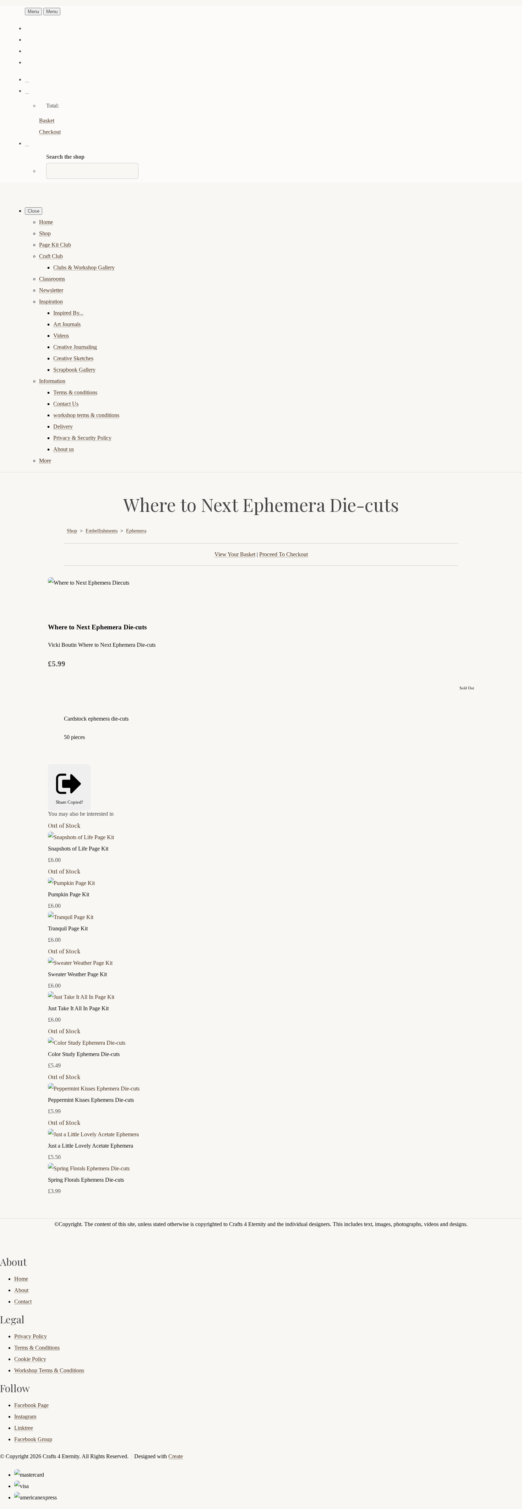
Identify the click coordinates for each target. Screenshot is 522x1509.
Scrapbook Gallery (74, 370)
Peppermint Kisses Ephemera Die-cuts (91, 1100)
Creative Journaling (75, 347)
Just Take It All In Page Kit (78, 1008)
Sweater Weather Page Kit (77, 974)
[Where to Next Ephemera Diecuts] (59, 605)
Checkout (50, 132)
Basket (46, 120)
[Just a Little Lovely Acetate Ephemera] (93, 1134)
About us (63, 449)
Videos (61, 336)
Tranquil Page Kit (68, 928)
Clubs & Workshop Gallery (84, 267)
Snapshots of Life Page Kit (78, 849)
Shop (45, 233)
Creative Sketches (73, 358)
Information (52, 381)
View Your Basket (234, 554)
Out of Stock (64, 825)
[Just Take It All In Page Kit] (81, 997)
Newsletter (51, 290)
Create (175, 1456)
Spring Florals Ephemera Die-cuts (86, 1180)
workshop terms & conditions (86, 415)
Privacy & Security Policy (82, 438)
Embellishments (102, 531)
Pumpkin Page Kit (68, 894)
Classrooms (52, 279)
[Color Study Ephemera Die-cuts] (86, 1043)
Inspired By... (68, 313)
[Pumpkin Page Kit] (71, 883)
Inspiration (51, 302)
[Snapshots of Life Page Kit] (81, 837)
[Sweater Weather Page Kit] (80, 963)
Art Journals (67, 324)
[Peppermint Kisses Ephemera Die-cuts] (94, 1089)
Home (46, 222)
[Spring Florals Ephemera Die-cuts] (89, 1168)
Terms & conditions (75, 392)
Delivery (63, 426)
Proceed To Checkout (283, 554)
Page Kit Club (55, 245)
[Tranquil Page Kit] (70, 917)
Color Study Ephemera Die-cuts (84, 1054)
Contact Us (65, 404)
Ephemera (136, 531)
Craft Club (51, 256)
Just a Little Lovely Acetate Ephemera (90, 1146)
